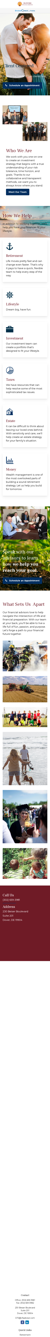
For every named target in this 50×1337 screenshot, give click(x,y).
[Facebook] (22, 1322)
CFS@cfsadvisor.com (25, 1318)
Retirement (25, 1335)
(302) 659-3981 (28, 1300)
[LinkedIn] (27, 1322)
